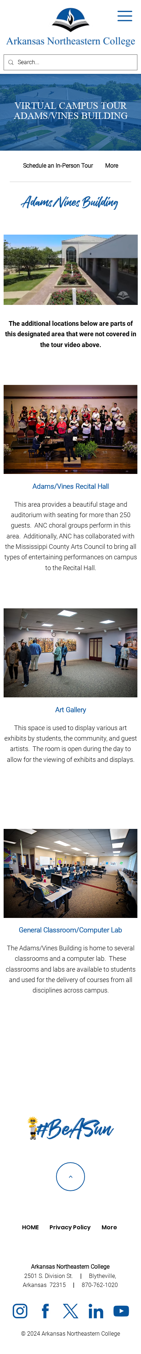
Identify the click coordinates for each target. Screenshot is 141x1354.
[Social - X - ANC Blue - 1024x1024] (70, 1311)
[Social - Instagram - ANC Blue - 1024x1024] (20, 1311)
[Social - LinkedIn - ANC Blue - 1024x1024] (96, 1311)
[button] (125, 16)
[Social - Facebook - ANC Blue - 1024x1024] (45, 1311)
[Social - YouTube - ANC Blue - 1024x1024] (121, 1311)
